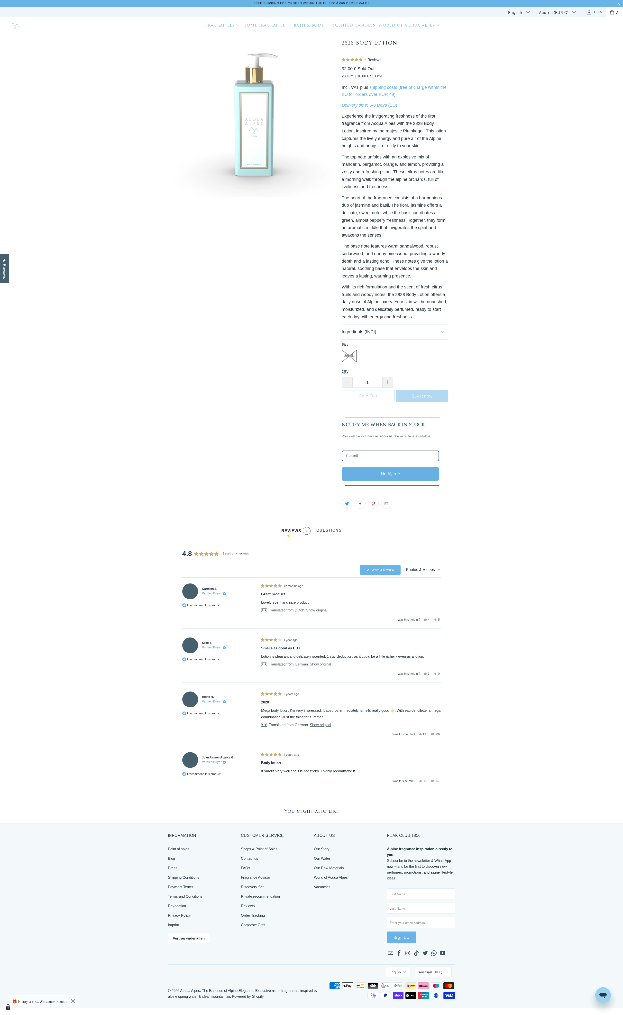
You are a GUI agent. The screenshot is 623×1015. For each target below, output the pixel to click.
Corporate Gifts (253, 925)
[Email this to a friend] (386, 503)
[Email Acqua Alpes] (390, 953)
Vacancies (322, 887)
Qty (345, 371)
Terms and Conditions (185, 896)
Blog (171, 858)
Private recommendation (260, 896)
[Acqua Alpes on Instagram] (408, 953)
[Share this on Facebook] (360, 503)
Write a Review (385, 571)
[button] (222, 26)
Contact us (249, 858)
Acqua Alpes (190, 990)
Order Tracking (253, 915)
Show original (316, 610)
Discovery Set (252, 887)
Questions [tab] (329, 531)
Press (172, 868)
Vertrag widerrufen (189, 938)
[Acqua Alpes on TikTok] (416, 953)
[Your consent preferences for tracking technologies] (8, 1007)
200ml (349, 356)
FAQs (245, 868)
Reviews (248, 906)
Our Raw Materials (329, 868)
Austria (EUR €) (554, 12)
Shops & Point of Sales (259, 849)
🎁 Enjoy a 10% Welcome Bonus (39, 1001)
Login (597, 12)
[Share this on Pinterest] (373, 503)
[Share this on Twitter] (347, 503)
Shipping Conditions (183, 877)
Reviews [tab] (294, 532)
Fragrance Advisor (255, 877)
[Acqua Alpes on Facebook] (399, 953)
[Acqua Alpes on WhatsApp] (434, 953)
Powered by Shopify (248, 996)
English (515, 12)
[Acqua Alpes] (15, 26)
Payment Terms (180, 887)
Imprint (173, 925)
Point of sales (178, 849)
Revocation (177, 906)
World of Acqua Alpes (331, 877)
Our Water (322, 858)
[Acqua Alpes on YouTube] (442, 953)
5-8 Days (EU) (383, 105)
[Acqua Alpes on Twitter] (425, 953)
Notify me (390, 473)
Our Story (322, 849)
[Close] (73, 1001)
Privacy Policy (179, 915)
